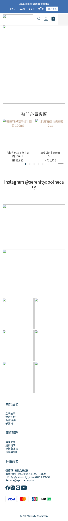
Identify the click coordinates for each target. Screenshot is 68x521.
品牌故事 (10, 413)
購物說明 (10, 445)
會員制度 (10, 417)
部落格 (9, 423)
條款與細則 (11, 452)
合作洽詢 (10, 420)
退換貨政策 (11, 448)
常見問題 (10, 442)
